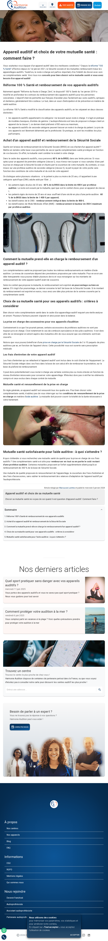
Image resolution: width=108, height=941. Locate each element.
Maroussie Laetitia (67, 488)
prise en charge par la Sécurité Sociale (61, 342)
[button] (54, 516)
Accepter (74, 935)
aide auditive (32, 396)
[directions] (100, 690)
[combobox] (50, 689)
